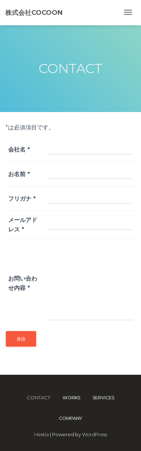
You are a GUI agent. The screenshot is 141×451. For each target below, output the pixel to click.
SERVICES (103, 397)
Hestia (41, 434)
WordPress (94, 434)
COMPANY (70, 418)
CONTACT (38, 397)
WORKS (71, 397)
